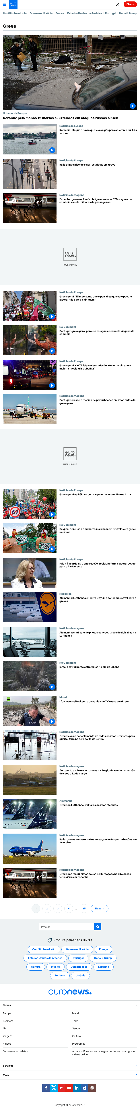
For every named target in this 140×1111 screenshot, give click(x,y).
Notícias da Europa (15, 113)
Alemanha (65, 800)
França (60, 13)
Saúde (76, 1028)
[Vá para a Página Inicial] (13, 4)
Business (8, 1020)
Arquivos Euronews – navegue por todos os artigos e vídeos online (103, 1053)
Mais (6, 1074)
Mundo (63, 697)
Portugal (110, 13)
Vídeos (7, 1043)
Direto (130, 4)
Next (98, 908)
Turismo (60, 975)
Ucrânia (80, 975)
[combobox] (70, 926)
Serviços (8, 1065)
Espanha (103, 966)
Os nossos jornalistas (15, 1051)
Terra (75, 1020)
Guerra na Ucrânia (41, 13)
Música (55, 966)
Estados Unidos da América (84, 13)
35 (84, 908)
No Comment (67, 326)
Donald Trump (128, 13)
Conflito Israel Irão (15, 13)
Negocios (65, 593)
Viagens (7, 1036)
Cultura (35, 966)
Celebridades (79, 966)
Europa (7, 1013)
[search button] (97, 926)
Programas (78, 1043)
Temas (7, 1004)
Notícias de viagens (71, 194)
